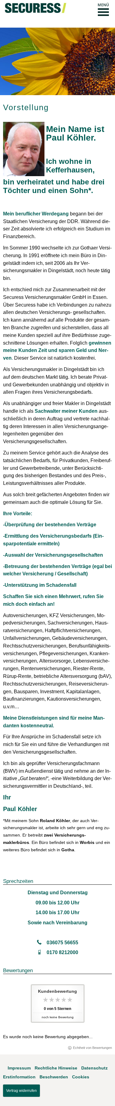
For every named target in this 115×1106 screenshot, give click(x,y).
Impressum (19, 1067)
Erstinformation (19, 1076)
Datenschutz (94, 1067)
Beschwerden (54, 1076)
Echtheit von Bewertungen (92, 1048)
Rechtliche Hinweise (56, 1067)
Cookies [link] (80, 1076)
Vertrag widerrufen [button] (21, 1090)
